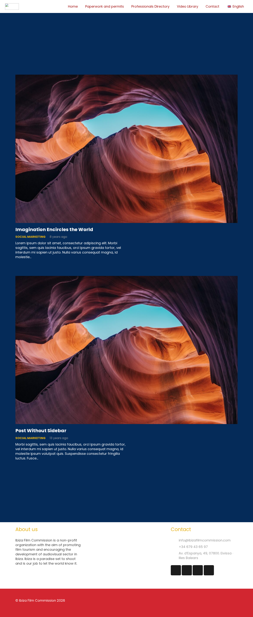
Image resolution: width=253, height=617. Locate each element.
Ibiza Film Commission (37, 600)
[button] (237, 6)
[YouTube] (209, 570)
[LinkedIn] (198, 570)
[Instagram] (176, 570)
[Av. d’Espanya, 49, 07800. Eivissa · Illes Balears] (175, 555)
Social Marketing (30, 237)
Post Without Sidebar (40, 430)
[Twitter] (187, 570)
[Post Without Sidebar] (126, 278)
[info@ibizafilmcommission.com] (175, 540)
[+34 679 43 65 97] (175, 546)
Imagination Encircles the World (54, 229)
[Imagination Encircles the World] (126, 77)
